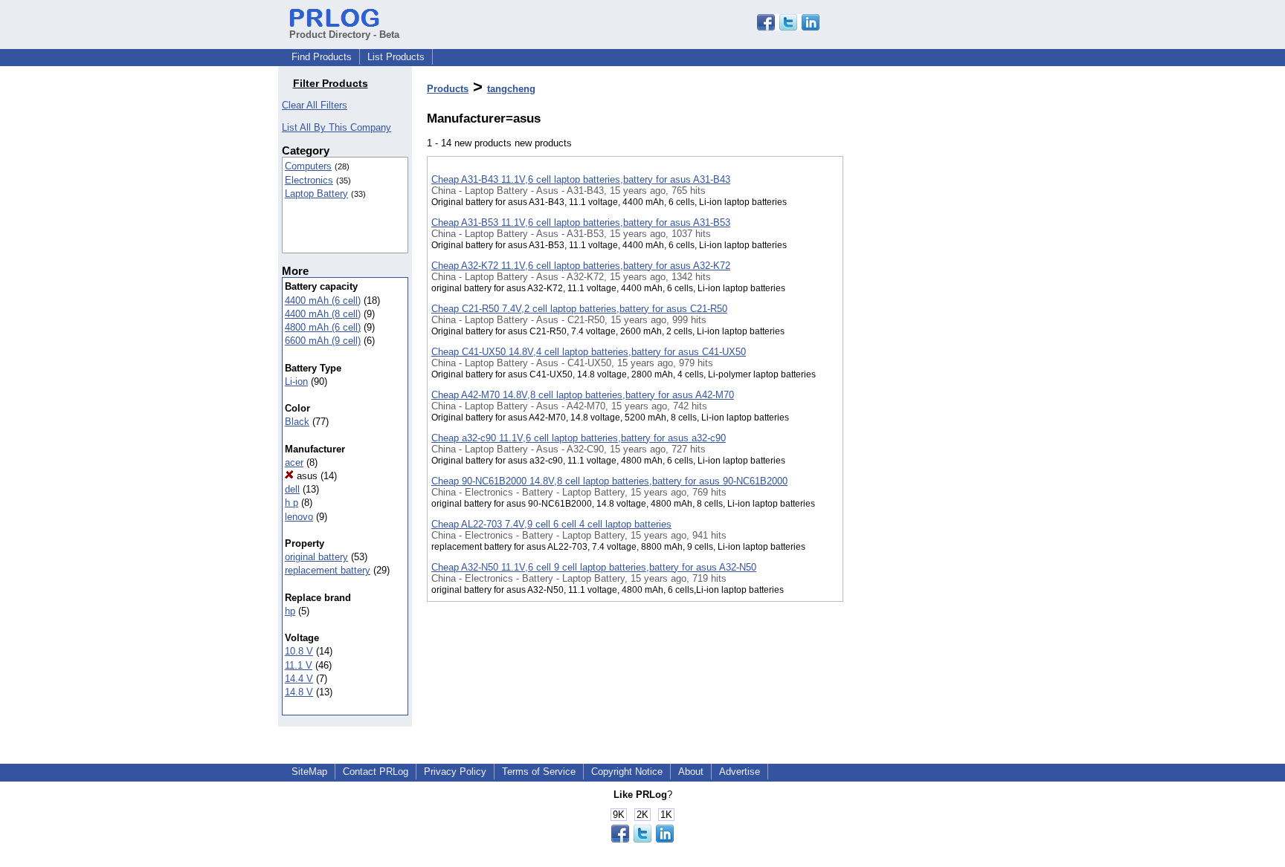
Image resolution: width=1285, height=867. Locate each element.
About (690, 771)
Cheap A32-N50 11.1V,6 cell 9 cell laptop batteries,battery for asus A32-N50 (593, 567)
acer (294, 462)
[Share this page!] (788, 27)
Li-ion (296, 381)
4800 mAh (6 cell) (323, 327)
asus (306, 475)
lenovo (299, 516)
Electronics (309, 180)
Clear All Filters (314, 105)
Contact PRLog (375, 771)
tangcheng (511, 88)
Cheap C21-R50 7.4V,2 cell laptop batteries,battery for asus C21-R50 (579, 308)
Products (447, 88)
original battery (316, 556)
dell (292, 489)
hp (290, 611)
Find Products (322, 56)
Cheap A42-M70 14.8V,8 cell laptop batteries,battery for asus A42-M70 (582, 394)
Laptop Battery (316, 193)
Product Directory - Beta (344, 34)
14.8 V (299, 692)
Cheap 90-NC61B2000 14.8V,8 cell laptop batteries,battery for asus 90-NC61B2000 (609, 481)
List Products (396, 56)
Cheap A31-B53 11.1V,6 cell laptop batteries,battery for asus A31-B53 (580, 222)
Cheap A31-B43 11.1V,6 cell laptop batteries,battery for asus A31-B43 (580, 179)
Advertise (739, 771)
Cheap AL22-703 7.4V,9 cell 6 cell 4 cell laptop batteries (551, 524)
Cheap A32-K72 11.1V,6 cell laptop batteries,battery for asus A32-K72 (580, 265)
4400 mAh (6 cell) (323, 300)
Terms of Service (539, 771)
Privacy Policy (455, 771)
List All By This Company (336, 127)
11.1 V (298, 665)
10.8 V (299, 651)
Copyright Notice (627, 771)
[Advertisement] (917, 385)
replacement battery (327, 570)
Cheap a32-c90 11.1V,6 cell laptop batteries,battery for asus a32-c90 (578, 438)
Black (297, 421)
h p (291, 502)
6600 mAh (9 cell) (323, 340)
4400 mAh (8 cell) (323, 313)
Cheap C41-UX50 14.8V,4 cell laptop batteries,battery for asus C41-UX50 (588, 351)
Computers (308, 166)
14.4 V (299, 678)
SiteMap (309, 771)
